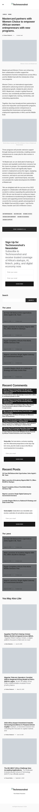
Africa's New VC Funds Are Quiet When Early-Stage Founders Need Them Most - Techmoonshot (18, 429)
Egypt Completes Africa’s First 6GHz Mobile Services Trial (16, 488)
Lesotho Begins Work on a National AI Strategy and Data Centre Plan (19, 501)
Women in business (23, 216)
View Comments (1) (19, 229)
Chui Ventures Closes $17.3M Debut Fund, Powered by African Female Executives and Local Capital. (18, 432)
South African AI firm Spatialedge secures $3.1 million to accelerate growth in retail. (19, 395)
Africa (5, 14)
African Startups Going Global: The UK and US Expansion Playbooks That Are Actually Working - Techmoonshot (18, 391)
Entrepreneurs (7, 213)
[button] (3, 4)
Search (5, 295)
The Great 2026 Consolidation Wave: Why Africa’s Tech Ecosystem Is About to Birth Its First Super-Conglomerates (18, 406)
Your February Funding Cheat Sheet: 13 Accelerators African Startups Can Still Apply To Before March (19, 424)
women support (7, 219)
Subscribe (19, 283)
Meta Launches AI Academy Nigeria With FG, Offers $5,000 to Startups (19, 481)
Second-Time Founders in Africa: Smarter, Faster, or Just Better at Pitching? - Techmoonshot (18, 420)
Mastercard (18, 213)
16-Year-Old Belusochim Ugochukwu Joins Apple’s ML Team (19, 474)
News (9, 14)
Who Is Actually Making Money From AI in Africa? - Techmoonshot (18, 412)
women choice (27, 213)
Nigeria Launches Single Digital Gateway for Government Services (16, 494)
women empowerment (9, 216)
